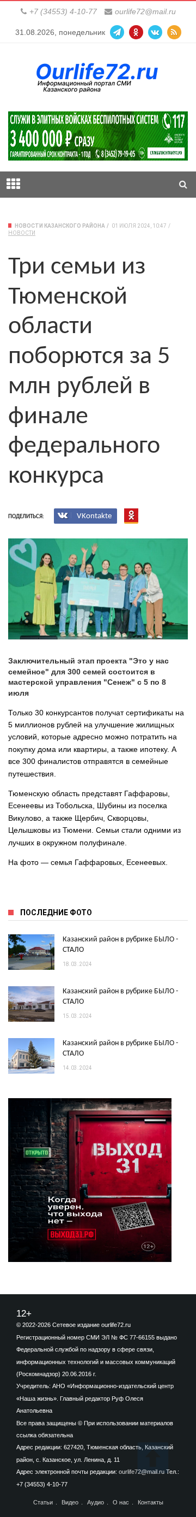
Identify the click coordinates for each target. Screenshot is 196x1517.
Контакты (150, 1503)
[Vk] (155, 32)
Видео (70, 1503)
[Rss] (174, 32)
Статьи (43, 1503)
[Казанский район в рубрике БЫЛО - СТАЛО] (31, 952)
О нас (121, 1503)
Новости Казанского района (60, 226)
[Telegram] (117, 32)
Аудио (95, 1503)
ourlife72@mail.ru (145, 11)
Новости (21, 233)
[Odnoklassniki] (136, 32)
